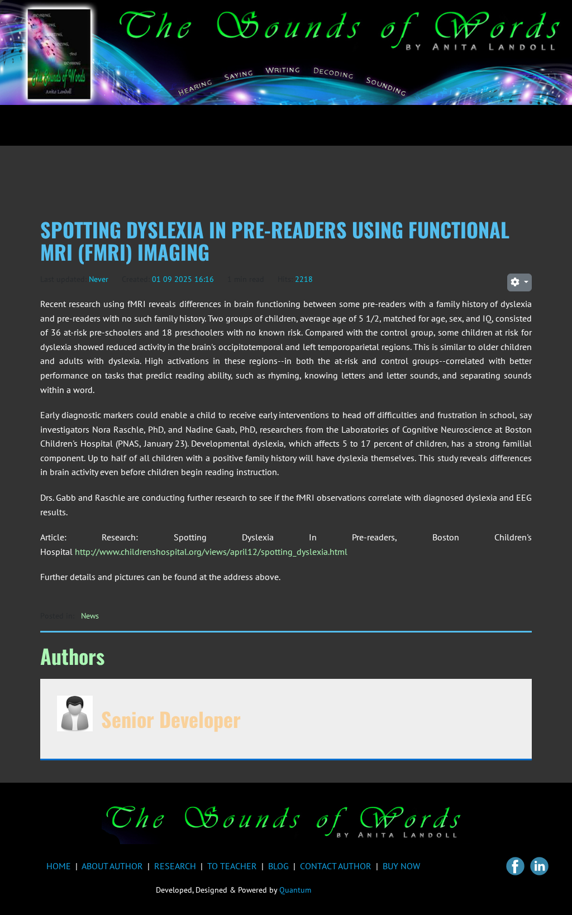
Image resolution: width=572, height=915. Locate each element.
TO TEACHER (232, 865)
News (90, 616)
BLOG (278, 865)
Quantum (295, 890)
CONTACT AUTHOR (335, 865)
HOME (58, 865)
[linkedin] (539, 866)
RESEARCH (175, 865)
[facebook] (515, 866)
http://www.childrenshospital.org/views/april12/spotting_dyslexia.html (211, 551)
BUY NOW (401, 865)
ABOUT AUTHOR (112, 865)
